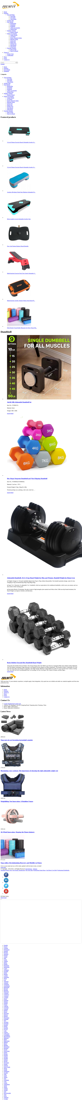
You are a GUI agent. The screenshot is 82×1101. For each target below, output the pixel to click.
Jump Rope (13, 46)
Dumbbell (12, 25)
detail (12, 413)
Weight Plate (13, 29)
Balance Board (14, 32)
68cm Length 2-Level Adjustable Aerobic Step (19, 219)
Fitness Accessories (12, 33)
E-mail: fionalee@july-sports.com (12, 703)
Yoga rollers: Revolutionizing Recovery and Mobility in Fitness (21, 863)
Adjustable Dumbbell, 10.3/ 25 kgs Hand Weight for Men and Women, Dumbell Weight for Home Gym (41, 578)
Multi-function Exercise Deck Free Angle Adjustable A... (21, 273)
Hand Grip (13, 42)
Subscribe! (3, 867)
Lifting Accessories (15, 27)
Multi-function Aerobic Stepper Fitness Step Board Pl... (21, 300)
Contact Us (7, 59)
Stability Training (11, 30)
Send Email (3, 897)
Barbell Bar (13, 23)
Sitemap (35, 869)
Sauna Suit (13, 41)
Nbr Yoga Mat (29, 870)
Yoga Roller (13, 19)
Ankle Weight (13, 35)
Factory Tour (10, 54)
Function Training (11, 48)
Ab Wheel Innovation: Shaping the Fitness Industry (18, 832)
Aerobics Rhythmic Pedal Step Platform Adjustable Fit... (21, 192)
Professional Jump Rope (39, 870)
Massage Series (14, 39)
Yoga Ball (12, 17)
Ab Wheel (12, 36)
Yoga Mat (12, 16)
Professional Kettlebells (63, 870)
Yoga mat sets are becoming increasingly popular (17, 740)
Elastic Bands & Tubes (16, 38)
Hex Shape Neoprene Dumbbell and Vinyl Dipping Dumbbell (27, 478)
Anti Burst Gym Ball (51, 870)
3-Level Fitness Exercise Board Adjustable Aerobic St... (21, 142)
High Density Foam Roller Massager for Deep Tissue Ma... (22, 328)
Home (5, 12)
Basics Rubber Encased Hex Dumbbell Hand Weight (24, 662)
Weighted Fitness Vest (6, 870)
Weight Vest (13, 43)
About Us (6, 52)
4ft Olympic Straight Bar (18, 870)
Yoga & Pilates (11, 14)
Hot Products (28, 869)
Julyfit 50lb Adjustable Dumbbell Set (19, 402)
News (5, 56)
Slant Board (13, 45)
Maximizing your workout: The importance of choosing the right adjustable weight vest (29, 771)
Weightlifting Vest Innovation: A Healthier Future (17, 801)
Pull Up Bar (13, 49)
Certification (10, 55)
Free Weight (10, 22)
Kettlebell (12, 26)
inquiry (9, 413)
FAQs (5, 58)
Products (6, 13)
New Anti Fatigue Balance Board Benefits (17, 246)
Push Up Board (14, 51)
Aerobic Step (10, 20)
